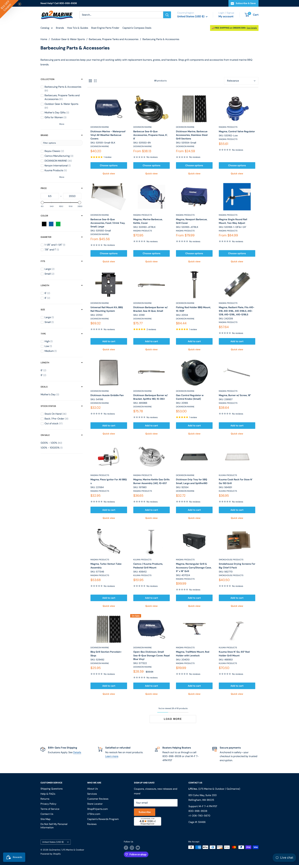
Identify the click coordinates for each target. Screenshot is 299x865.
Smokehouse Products (231, 559)
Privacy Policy (48, 803)
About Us (92, 788)
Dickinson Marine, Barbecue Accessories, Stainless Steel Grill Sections (192, 135)
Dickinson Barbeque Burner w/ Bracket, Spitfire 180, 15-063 (150, 397)
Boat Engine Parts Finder (105, 27)
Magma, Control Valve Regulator (237, 131)
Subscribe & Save (246, 3)
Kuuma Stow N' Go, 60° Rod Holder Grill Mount (234, 653)
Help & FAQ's (47, 793)
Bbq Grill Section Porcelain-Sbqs (106, 653)
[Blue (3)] (51, 224)
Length (45, 285)
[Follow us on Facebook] (126, 847)
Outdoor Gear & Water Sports (68, 39)
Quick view (109, 173)
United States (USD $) (53, 842)
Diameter (46, 237)
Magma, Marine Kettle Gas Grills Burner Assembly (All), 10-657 (151, 481)
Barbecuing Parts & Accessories (160, 39)
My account (225, 16)
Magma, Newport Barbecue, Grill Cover (191, 221)
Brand (44, 135)
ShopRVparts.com (97, 809)
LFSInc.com (93, 814)
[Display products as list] (95, 80)
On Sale (45, 435)
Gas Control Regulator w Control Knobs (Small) (190, 397)
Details (77, 752)
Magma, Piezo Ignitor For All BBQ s (108, 481)
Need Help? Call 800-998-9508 (58, 3)
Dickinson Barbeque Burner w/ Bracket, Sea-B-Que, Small (150, 309)
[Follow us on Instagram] (132, 847)
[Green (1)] (58, 224)
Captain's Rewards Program (103, 819)
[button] (9, 9)
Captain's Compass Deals (136, 27)
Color (44, 215)
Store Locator (95, 803)
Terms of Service (49, 809)
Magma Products (228, 127)
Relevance (233, 80)
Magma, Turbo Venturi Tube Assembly (105, 565)
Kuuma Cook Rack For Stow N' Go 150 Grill (235, 481)
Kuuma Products (228, 475)
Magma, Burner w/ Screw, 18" (235, 395)
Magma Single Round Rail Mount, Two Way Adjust (233, 221)
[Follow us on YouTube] (138, 847)
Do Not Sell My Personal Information (53, 825)
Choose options (109, 165)
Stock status (48, 406)
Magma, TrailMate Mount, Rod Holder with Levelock (192, 653)
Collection (47, 79)
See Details (252, 28)
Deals (44, 386)
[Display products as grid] (90, 80)
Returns (44, 798)
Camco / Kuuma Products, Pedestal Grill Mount (148, 565)
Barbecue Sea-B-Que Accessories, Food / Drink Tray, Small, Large (107, 223)
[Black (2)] (44, 224)
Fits (43, 261)
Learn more (111, 756)
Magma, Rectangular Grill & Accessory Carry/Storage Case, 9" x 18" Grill (193, 567)
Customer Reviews (97, 798)
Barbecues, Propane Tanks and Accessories (113, 39)
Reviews (92, 824)
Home (43, 39)
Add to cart (108, 341)
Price (44, 188)
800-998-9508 (197, 811)
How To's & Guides (77, 27)
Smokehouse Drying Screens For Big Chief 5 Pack (237, 565)
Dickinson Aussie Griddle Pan (107, 395)
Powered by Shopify (50, 853)
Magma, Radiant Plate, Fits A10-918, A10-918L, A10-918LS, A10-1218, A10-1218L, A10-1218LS (236, 311)
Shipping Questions (51, 788)
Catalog (44, 27)
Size (43, 309)
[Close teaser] (19, 4)
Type (43, 333)
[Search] (167, 14)
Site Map (45, 819)
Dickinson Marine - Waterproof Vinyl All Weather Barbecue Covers (107, 135)
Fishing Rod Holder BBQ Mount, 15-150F (193, 309)
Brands (60, 27)
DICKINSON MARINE (99, 127)
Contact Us (46, 814)
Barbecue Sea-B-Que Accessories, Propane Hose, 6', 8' (150, 135)
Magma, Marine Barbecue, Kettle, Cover (148, 221)
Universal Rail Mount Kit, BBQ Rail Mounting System (106, 309)
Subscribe (145, 812)
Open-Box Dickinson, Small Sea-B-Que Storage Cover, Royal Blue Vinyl (151, 655)
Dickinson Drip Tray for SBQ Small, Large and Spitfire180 (191, 481)
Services (92, 793)
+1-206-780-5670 (199, 815)
